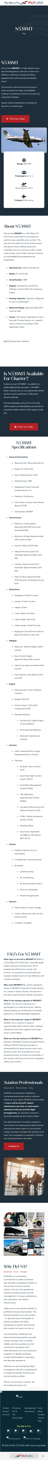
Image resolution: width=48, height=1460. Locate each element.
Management (30, 1408)
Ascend (5, 1411)
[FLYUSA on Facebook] (9, 1431)
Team (40, 1408)
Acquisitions (30, 1411)
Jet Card (5, 1415)
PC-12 (14, 1411)
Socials (41, 1418)
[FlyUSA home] (24, 1456)
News (40, 1411)
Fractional (16, 1408)
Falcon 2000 (17, 1418)
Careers (41, 1415)
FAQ (39, 1421)
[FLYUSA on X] (39, 1431)
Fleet (24, 34)
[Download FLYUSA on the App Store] (14, 1439)
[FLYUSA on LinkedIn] (16, 1431)
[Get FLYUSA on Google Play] (32, 1439)
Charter (5, 1408)
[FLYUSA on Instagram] (31, 1431)
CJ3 (13, 1415)
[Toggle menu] (43, 1456)
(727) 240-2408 (22, 1445)
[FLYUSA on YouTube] (24, 1431)
